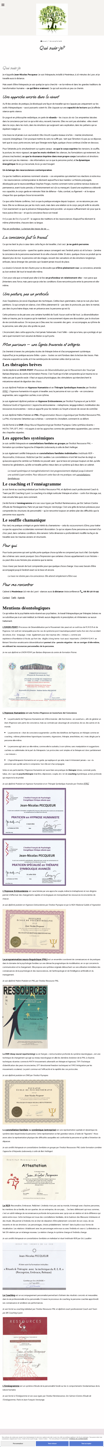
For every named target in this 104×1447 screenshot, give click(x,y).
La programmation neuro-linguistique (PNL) (25, 959)
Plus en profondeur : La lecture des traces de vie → (26, 229)
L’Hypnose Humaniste (14, 713)
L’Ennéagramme (11, 1386)
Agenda (21, 598)
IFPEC (5, 391)
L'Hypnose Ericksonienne (15, 891)
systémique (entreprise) (44, 1130)
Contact (6, 598)
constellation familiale (16, 1130)
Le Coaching (9, 1295)
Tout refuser (52, 1443)
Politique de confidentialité (78, 1439)
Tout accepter (86, 1443)
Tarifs (13, 598)
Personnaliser (18, 1443)
